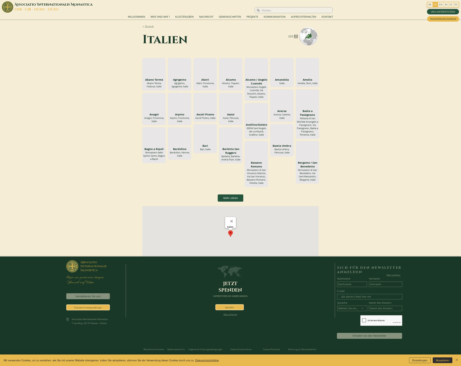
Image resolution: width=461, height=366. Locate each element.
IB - (31, 9)
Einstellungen (420, 360)
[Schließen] (457, 360)
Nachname (343, 278)
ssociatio (27, 4)
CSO (54, 9)
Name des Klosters (380, 303)
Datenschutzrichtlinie (207, 360)
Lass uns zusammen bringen (85, 277)
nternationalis (55, 4)
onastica (83, 4)
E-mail (341, 291)
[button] (443, 11)
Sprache (342, 303)
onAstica (90, 270)
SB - (21, 9)
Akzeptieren (442, 360)
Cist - (42, 9)
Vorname (374, 278)
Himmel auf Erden (80, 282)
